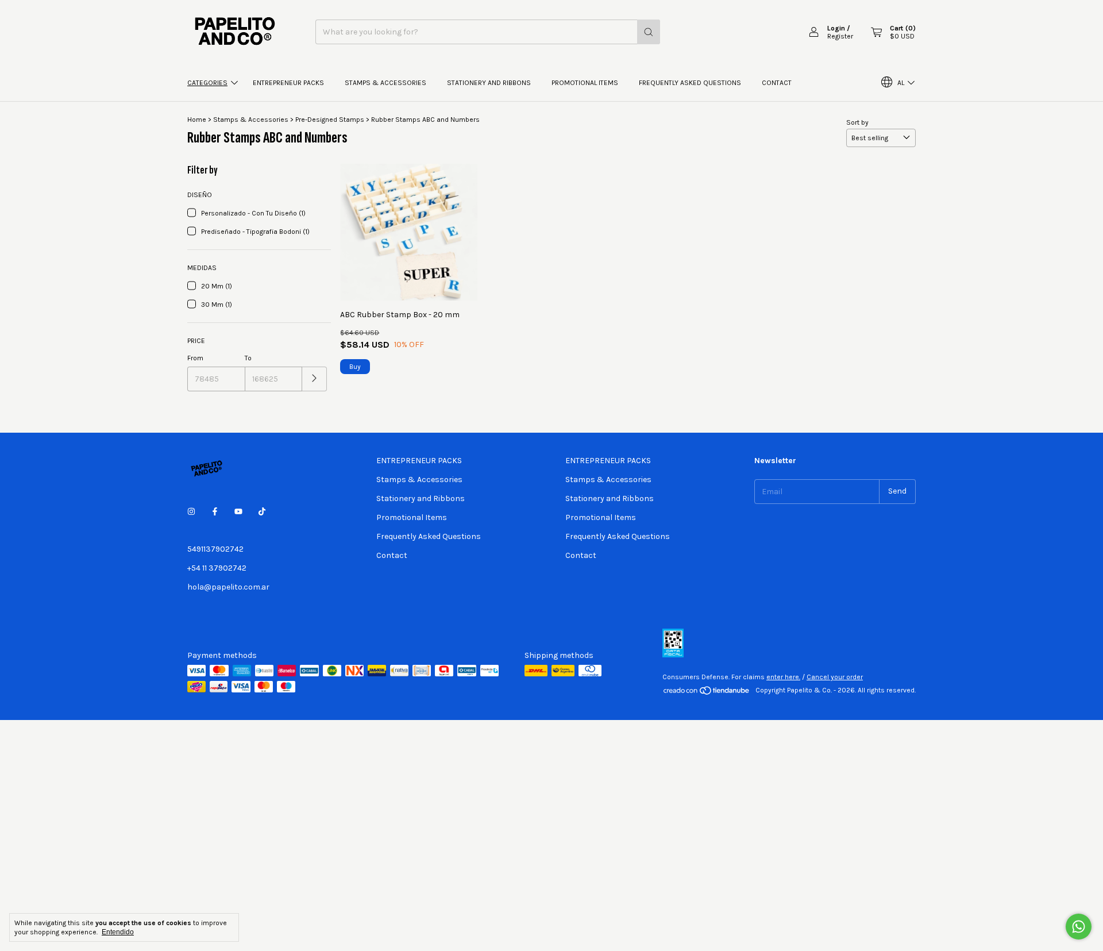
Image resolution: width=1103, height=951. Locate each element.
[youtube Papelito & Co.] (238, 512)
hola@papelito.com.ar (228, 587)
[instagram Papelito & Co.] (191, 512)
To (248, 358)
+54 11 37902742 (216, 568)
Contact (777, 83)
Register (840, 36)
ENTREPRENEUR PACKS (288, 83)
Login (836, 28)
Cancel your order (835, 677)
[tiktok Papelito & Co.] (262, 512)
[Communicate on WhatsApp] (1079, 927)
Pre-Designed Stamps (329, 119)
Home (196, 119)
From (195, 358)
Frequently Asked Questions (690, 83)
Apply (314, 379)
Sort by (857, 122)
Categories (207, 83)
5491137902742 (215, 549)
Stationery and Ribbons (489, 83)
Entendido (118, 932)
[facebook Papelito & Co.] (215, 512)
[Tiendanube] (706, 693)
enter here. (783, 677)
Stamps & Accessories (385, 83)
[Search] (648, 32)
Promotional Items (585, 83)
